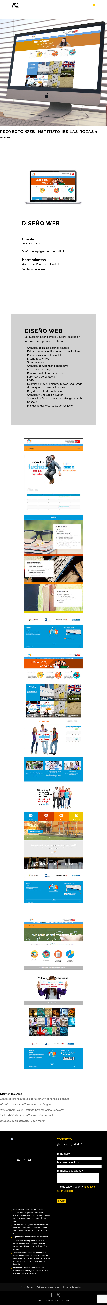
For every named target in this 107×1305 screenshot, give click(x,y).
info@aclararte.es (26, 1258)
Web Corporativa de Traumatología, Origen (25, 1104)
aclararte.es (17, 1210)
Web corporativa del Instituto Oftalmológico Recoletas (32, 1109)
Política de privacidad (48, 1287)
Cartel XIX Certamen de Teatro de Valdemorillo (27, 1115)
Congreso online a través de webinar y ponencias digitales (34, 1098)
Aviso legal (27, 1287)
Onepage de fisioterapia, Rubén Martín (22, 1120)
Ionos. (33, 1241)
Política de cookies (73, 1287)
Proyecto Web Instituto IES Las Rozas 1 (49, 131)
